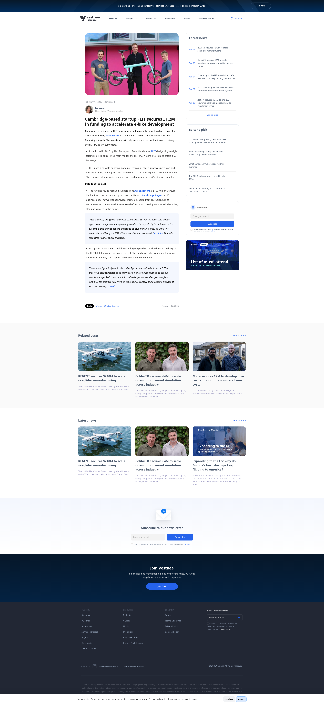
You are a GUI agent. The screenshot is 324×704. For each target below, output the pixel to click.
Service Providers (90, 631)
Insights (129, 18)
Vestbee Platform (206, 18)
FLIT (153, 151)
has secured (112, 135)
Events (187, 18)
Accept (241, 699)
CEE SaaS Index (130, 637)
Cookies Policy (172, 631)
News (111, 18)
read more (213, 231)
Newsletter (170, 18)
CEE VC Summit (89, 648)
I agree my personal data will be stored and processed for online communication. (222, 626)
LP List (126, 626)
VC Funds (86, 620)
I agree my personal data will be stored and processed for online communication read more (213, 230)
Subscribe (180, 537)
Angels (85, 637)
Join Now (162, 586)
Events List (128, 631)
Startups (86, 615)
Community (87, 643)
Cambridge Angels (152, 195)
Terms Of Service (173, 620)
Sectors (149, 18)
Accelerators (88, 626)
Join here (261, 6)
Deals (89, 306)
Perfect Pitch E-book (133, 643)
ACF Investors (142, 190)
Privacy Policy (171, 626)
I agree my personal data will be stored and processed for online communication (162, 544)
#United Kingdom (111, 306)
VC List (126, 620)
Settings (229, 699)
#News (99, 306)
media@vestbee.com (134, 666)
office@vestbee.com (108, 666)
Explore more (212, 115)
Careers (169, 615)
